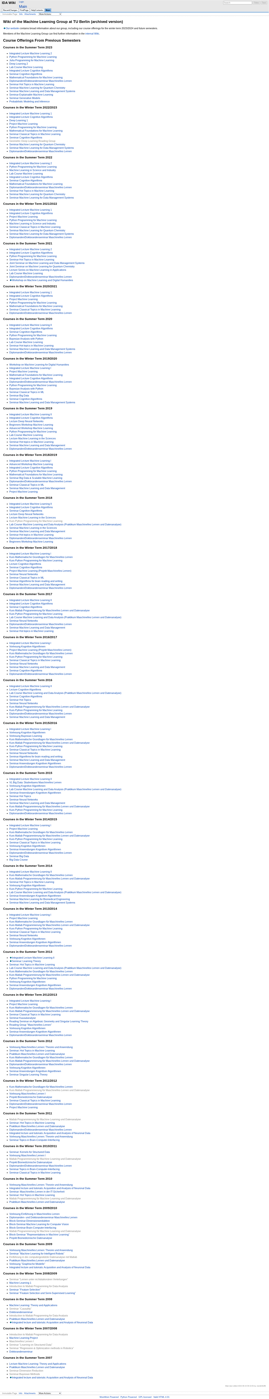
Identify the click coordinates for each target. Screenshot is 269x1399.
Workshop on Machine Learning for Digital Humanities (39, 364)
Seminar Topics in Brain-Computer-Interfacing (34, 1140)
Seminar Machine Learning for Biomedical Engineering (39, 899)
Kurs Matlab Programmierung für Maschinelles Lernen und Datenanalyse (49, 610)
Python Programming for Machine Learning (33, 57)
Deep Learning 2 (18, 63)
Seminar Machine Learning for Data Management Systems (41, 148)
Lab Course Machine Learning (26, 67)
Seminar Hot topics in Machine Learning (31, 345)
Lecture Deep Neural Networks (26, 421)
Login (21, 2)
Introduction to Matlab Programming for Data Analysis (38, 1286)
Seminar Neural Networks (23, 574)
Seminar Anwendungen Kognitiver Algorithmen (35, 763)
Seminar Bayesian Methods (24, 1374)
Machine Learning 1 (20, 1282)
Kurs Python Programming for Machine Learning (35, 521)
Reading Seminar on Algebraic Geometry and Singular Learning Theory (48, 1021)
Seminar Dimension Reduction (26, 1370)
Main (23, 6)
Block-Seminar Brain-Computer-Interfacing (32, 1227)
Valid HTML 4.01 (161, 1397)
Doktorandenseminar (21, 1312)
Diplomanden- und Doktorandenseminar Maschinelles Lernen (43, 1217)
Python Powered (128, 1397)
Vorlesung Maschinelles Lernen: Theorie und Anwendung (41, 1047)
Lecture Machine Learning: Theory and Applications (37, 1363)
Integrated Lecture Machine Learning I (30, 368)
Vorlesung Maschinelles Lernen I (27, 1093)
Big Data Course (18, 859)
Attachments (30, 14)
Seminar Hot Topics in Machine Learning (31, 84)
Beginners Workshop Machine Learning (31, 424)
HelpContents (37, 10)
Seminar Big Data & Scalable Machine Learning (35, 478)
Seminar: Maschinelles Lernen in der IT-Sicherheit (36, 1191)
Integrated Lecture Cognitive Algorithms (31, 70)
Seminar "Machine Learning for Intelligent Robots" (36, 1253)
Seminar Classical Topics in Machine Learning (35, 134)
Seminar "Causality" (20, 1308)
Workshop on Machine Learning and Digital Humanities (42, 280)
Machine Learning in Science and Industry (32, 170)
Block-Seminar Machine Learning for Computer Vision (39, 1224)
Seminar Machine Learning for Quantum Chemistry (37, 87)
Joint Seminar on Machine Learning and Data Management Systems (47, 263)
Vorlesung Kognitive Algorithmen (27, 646)
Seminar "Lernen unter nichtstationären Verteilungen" (38, 1279)
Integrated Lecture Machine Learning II (30, 325)
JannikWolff (261, 1386)
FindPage (24, 10)
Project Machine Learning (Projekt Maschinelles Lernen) (40, 570)
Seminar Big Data (19, 395)
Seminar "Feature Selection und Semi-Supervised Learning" (42, 1293)
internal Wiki (92, 33)
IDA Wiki (9, 3)
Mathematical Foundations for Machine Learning (36, 77)
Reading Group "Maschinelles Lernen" (30, 1024)
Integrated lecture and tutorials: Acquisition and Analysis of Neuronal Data (49, 1133)
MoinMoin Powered (109, 1397)
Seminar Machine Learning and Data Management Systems (42, 91)
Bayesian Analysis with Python (26, 338)
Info (21, 14)
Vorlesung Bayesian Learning (25, 736)
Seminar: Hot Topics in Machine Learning (32, 964)
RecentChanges (10, 10)
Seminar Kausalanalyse (22, 1018)
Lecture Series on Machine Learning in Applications (37, 270)
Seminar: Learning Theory (26, 961)
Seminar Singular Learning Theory (28, 1074)
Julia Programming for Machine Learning (31, 60)
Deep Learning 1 (18, 120)
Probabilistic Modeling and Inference (29, 101)
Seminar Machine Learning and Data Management (37, 445)
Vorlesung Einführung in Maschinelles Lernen (34, 1214)
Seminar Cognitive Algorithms (25, 74)
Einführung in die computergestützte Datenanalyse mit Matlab (43, 1257)
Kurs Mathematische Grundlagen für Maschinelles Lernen (41, 557)
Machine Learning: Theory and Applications (33, 1305)
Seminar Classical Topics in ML (26, 392)
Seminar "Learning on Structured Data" (30, 1344)
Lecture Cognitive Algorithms (25, 564)
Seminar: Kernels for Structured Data (29, 1152)
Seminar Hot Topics (20, 700)
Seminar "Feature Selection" (25, 1289)
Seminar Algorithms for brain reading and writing (35, 581)
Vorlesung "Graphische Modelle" (27, 1264)
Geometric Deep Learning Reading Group (32, 141)
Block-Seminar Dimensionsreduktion (29, 1221)
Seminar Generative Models (24, 98)
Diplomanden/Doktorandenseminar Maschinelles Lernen (40, 81)
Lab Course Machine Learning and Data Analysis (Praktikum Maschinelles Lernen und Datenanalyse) (65, 524)
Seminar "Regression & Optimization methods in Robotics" (41, 1348)
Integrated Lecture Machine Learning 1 (30, 113)
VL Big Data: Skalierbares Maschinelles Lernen (35, 782)
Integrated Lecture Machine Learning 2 (30, 53)
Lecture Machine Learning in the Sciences (32, 438)
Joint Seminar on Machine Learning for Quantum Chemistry (42, 266)
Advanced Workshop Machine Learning (31, 428)
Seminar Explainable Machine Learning (31, 94)
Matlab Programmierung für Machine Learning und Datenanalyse (45, 1119)
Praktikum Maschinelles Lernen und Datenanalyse (37, 1054)
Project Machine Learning (23, 124)
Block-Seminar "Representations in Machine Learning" (39, 1234)
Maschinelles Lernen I (21, 1341)
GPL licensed (145, 1397)
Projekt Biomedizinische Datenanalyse (30, 1097)
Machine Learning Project (23, 1338)
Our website (12, 28)
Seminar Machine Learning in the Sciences (33, 528)
